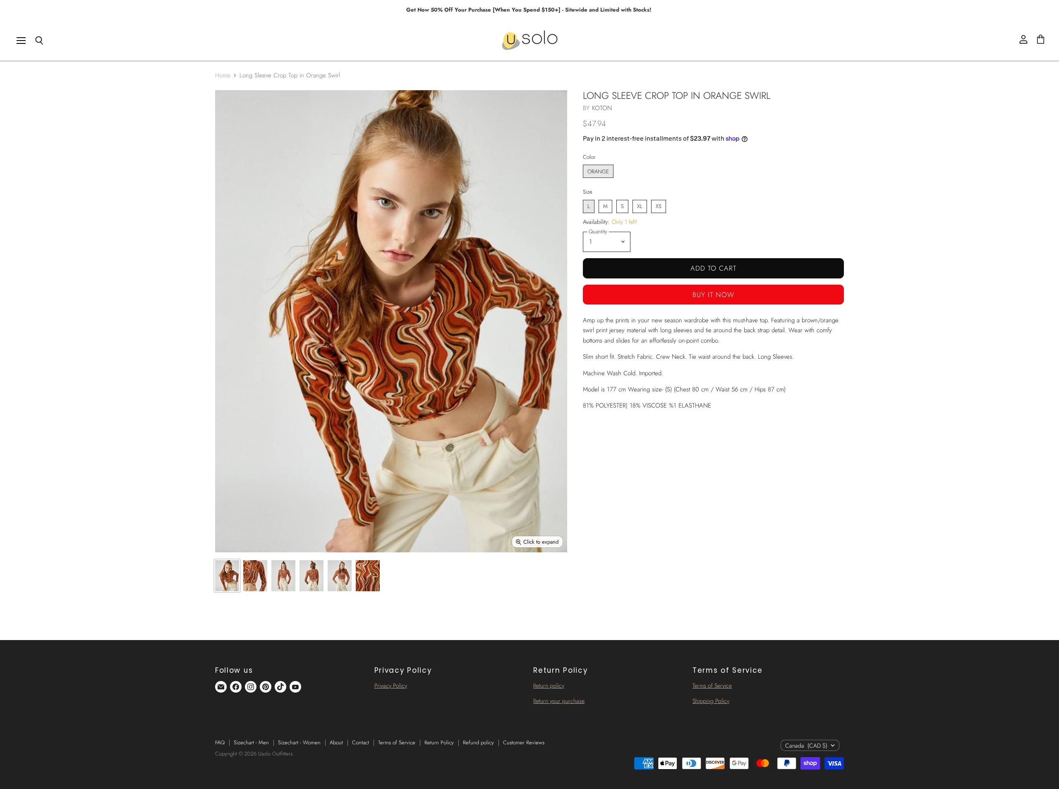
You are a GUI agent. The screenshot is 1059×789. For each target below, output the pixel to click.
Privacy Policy (390, 685)
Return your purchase (559, 701)
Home (222, 75)
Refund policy (478, 742)
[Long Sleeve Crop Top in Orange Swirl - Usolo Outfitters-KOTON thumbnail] (227, 575)
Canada (806, 745)
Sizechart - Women (299, 742)
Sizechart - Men (251, 742)
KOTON (602, 108)
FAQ (220, 742)
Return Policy (439, 742)
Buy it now (713, 295)
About (336, 742)
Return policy (548, 685)
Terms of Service (712, 685)
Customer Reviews (523, 742)
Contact (360, 742)
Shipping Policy (710, 701)
